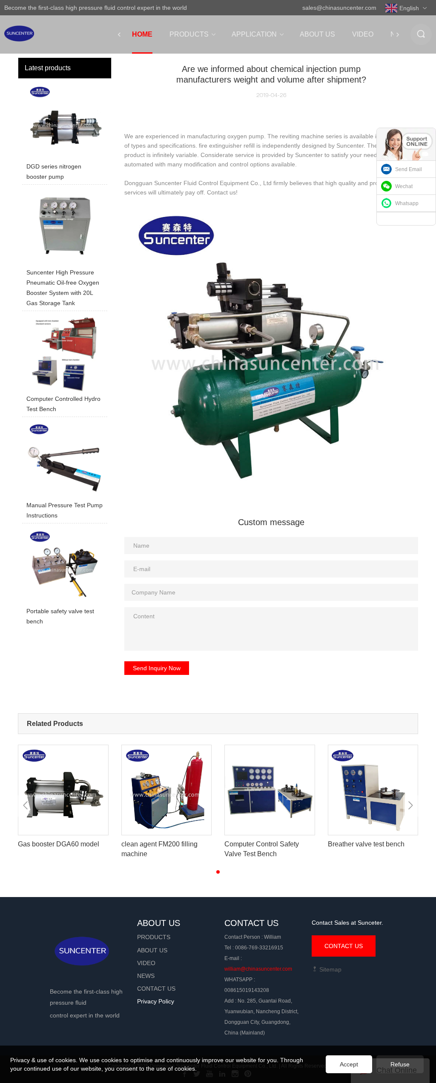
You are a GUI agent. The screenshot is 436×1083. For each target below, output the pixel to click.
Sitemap (329, 969)
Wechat (404, 186)
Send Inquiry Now (157, 668)
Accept (349, 1064)
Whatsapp (407, 203)
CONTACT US (343, 946)
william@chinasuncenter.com (258, 969)
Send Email (408, 169)
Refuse (400, 1064)
